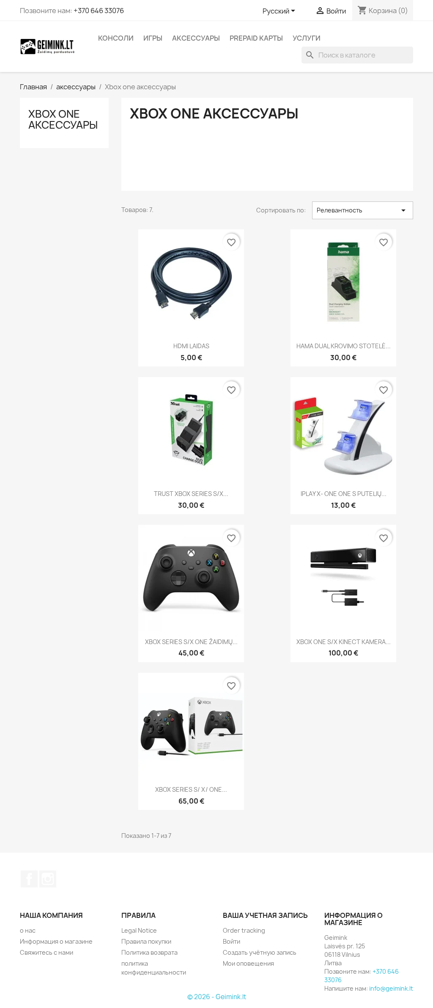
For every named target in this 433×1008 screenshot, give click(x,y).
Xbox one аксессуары (63, 119)
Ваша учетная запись (265, 915)
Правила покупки (146, 941)
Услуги (307, 38)
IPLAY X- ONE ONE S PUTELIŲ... (343, 494)
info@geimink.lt (391, 988)
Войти (231, 941)
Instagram (47, 878)
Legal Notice (139, 930)
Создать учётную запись (259, 952)
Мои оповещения (248, 963)
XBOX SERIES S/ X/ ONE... (191, 789)
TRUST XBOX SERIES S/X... (191, 494)
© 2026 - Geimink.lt (216, 996)
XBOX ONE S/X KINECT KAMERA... (343, 642)
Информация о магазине (56, 941)
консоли (116, 38)
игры (152, 38)
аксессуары (196, 38)
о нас (28, 930)
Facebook (29, 878)
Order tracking (244, 930)
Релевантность (362, 210)
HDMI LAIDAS (191, 346)
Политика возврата (149, 952)
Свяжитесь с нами (46, 952)
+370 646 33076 (99, 10)
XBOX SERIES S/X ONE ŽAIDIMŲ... (191, 642)
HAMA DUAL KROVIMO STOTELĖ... (343, 346)
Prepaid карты (256, 38)
